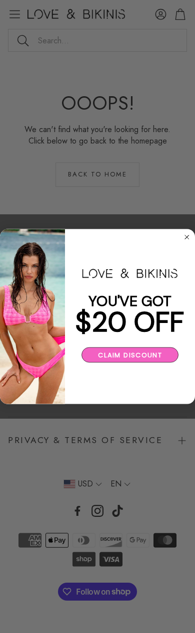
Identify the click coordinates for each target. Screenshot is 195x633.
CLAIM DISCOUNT (130, 354)
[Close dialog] (187, 237)
